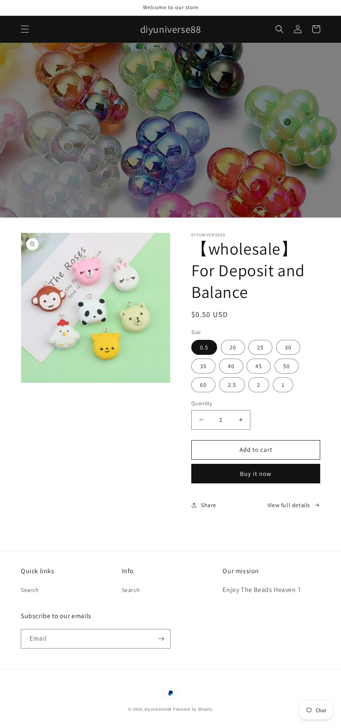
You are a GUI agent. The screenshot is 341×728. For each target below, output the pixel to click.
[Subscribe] (161, 639)
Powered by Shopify (193, 709)
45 (258, 366)
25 (260, 347)
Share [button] (208, 505)
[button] (25, 29)
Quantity (201, 403)
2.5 (232, 385)
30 (288, 347)
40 (231, 366)
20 (233, 347)
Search (30, 590)
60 (203, 385)
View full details (288, 505)
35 (203, 366)
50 (286, 366)
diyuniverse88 (158, 709)
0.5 (204, 347)
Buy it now (256, 474)
